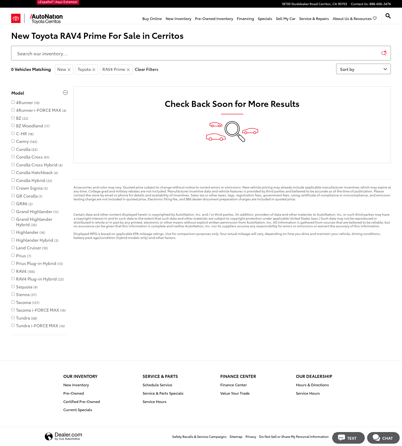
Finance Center (233, 384)
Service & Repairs (314, 18)
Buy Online (152, 18)
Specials (265, 18)
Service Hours (155, 401)
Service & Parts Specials (163, 393)
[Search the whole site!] (388, 15)
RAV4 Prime (113, 69)
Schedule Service (157, 384)
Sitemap (236, 436)
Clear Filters (146, 69)
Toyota (84, 69)
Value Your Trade (235, 393)
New (61, 69)
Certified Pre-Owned (81, 401)
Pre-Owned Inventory (214, 18)
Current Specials (77, 409)
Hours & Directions (312, 384)
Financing (245, 18)
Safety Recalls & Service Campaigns (199, 436)
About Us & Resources (352, 18)
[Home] (17, 18)
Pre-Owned (73, 393)
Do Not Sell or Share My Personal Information (294, 436)
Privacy (250, 436)
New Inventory (178, 18)
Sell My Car (285, 18)
